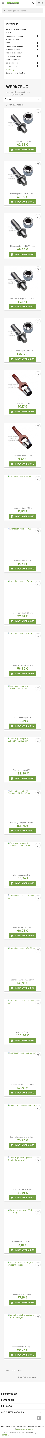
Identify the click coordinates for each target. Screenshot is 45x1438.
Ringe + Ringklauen (13, 59)
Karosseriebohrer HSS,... (22, 1242)
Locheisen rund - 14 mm (22, 560)
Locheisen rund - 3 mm (22, 403)
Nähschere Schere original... (22, 1347)
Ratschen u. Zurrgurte (14, 53)
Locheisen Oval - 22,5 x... (22, 927)
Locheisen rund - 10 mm (22, 456)
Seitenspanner (12, 66)
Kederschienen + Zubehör (16, 29)
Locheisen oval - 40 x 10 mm (22, 1084)
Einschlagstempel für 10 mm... (22, 193)
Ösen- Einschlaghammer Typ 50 (23, 1137)
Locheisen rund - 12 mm (22, 508)
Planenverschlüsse (13, 49)
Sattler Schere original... (23, 1294)
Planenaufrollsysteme (14, 46)
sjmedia (5, 1435)
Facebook (39, 1418)
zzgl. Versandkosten (24, 1429)
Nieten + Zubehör (12, 39)
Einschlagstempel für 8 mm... (22, 141)
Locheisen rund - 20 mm (23, 613)
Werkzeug (10, 69)
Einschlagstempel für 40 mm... (22, 351)
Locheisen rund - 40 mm (22, 665)
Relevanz (22, 99)
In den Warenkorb (22, 149)
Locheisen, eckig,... (22, 1032)
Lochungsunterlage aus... (22, 1189)
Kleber (8, 33)
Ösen (8, 43)
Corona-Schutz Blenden (15, 73)
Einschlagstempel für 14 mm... (22, 246)
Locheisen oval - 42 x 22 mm (22, 980)
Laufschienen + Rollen (14, 36)
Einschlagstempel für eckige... (22, 822)
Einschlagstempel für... (22, 718)
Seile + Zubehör (12, 63)
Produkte (14, 24)
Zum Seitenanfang (28, 1377)
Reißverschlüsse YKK (14, 56)
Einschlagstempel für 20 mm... (22, 298)
